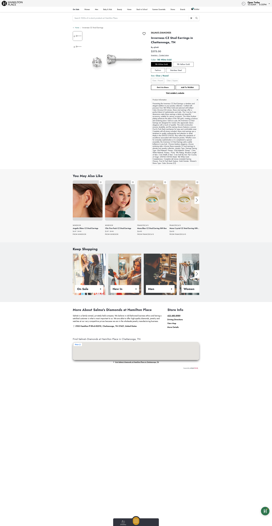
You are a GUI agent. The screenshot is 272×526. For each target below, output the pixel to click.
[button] (258, 3)
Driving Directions (175, 319)
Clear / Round (157, 80)
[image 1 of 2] (77, 36)
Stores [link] (173, 9)
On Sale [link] (76, 9)
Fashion (158, 70)
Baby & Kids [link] (107, 9)
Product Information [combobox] (160, 100)
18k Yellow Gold (183, 64)
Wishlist (196, 9)
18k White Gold (161, 64)
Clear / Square (172, 80)
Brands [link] (182, 9)
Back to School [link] (142, 9)
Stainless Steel (176, 70)
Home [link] (129, 9)
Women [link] (87, 9)
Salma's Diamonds (161, 32)
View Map (171, 323)
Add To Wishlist (187, 87)
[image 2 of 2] (77, 46)
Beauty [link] (119, 9)
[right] (196, 200)
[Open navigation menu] (136, 521)
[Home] (102, 3)
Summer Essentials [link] (158, 9)
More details (173, 327)
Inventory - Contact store (160, 55)
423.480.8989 (173, 315)
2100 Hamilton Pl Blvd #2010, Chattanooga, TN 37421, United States (106, 326)
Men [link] (96, 9)
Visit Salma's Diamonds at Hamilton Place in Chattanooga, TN (137, 362)
